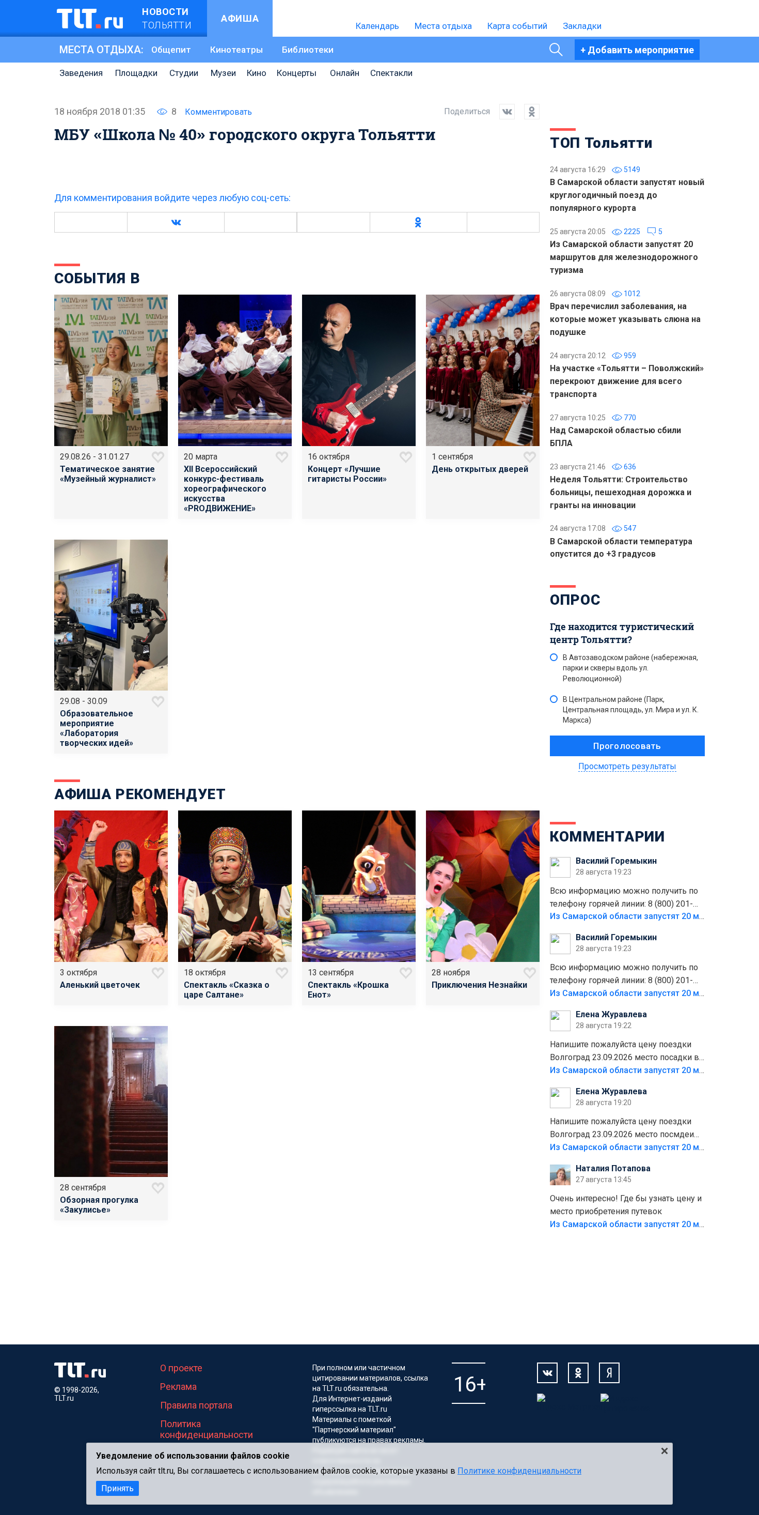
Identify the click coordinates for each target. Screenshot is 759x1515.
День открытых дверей (480, 469)
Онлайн (344, 73)
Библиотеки (308, 49)
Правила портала (196, 1405)
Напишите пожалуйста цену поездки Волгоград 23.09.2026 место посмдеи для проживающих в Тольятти (622, 1128)
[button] (175, 222)
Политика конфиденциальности (206, 1429)
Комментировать (218, 112)
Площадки (136, 73)
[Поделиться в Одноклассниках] (527, 111)
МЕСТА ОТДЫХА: (101, 49)
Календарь (377, 26)
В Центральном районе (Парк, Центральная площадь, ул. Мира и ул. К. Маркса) (631, 709)
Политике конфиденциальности (519, 1471)
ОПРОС (575, 599)
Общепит (171, 49)
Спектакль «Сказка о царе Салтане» (227, 990)
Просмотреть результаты (627, 766)
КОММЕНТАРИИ (607, 836)
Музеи (223, 73)
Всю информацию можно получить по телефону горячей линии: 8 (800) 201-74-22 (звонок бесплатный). (624, 898)
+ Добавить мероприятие (637, 49)
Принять (117, 1488)
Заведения (81, 73)
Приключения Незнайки (479, 985)
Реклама (178, 1386)
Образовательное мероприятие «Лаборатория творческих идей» (96, 728)
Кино (256, 73)
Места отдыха (443, 26)
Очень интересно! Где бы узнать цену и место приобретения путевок (626, 1204)
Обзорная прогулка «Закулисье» (99, 1205)
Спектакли (391, 73)
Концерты (297, 73)
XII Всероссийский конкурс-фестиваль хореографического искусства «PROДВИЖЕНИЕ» (225, 488)
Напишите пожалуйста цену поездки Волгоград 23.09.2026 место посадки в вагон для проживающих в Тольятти (624, 1051)
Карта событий (517, 26)
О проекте (181, 1368)
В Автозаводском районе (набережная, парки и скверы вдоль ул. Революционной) (630, 667)
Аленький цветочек (100, 985)
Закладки (582, 26)
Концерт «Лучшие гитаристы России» (347, 474)
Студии (183, 73)
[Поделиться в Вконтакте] (502, 111)
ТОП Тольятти (601, 142)
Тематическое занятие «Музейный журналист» (108, 474)
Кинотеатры (236, 49)
